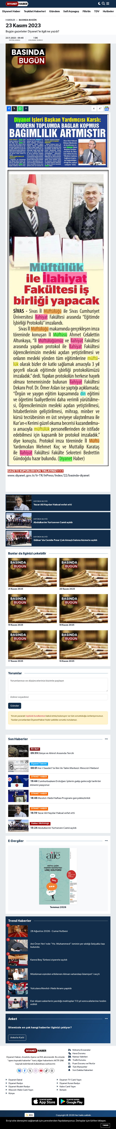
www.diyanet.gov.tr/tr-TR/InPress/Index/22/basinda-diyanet (49, 475)
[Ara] (103, 4)
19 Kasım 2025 (15, 625)
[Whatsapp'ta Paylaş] (20, 108)
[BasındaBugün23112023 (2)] (58, 317)
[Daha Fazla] (25, 108)
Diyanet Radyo (16, 1083)
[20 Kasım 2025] (83, 572)
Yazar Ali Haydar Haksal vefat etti (53, 813)
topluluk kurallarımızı (36, 716)
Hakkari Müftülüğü (40, 823)
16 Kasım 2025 (66, 661)
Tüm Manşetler (79, 1067)
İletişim (63, 1090)
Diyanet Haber (11, 11)
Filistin (87, 11)
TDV (96, 11)
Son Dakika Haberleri (82, 1070)
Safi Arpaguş (71, 11)
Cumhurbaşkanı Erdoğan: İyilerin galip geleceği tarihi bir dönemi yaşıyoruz (65, 783)
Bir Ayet (35, 749)
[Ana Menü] (107, 4)
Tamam (105, 1125)
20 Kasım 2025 (67, 589)
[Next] (19, 1070)
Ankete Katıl (17, 1037)
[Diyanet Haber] (17, 4)
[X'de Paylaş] (14, 108)
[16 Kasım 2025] (83, 644)
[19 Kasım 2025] (32, 608)
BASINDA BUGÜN (28, 20)
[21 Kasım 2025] (32, 572)
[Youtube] (41, 1070)
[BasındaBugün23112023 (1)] (58, 140)
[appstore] (44, 1101)
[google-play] (71, 1101)
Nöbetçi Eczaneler (81, 1050)
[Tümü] (106, 739)
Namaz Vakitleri (80, 1057)
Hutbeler (108, 11)
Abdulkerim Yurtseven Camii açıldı (53, 828)
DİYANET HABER (39, 777)
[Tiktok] (46, 1070)
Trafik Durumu (79, 1060)
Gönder (14, 706)
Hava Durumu (78, 1053)
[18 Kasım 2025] (83, 608)
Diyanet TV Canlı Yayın (70, 1080)
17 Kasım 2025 (15, 661)
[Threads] (51, 1070)
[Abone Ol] (106, 108)
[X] (30, 1070)
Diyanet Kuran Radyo (70, 1083)
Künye (12, 1093)
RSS (31, 1115)
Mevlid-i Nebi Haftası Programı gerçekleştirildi (60, 798)
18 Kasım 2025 (66, 625)
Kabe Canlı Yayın (68, 1086)
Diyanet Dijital (15, 1080)
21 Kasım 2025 (15, 589)
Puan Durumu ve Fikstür (83, 1063)
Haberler (10, 20)
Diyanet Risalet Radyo (19, 1086)
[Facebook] (24, 1070)
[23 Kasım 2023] (58, 74)
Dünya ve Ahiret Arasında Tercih (52, 753)
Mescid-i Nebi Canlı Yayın (21, 1090)
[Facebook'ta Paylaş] (9, 108)
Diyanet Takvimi (39, 764)
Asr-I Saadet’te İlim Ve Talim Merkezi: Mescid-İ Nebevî (65, 768)
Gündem (54, 11)
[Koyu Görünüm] (99, 4)
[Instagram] (35, 1070)
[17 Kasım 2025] (32, 644)
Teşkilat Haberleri (35, 11)
